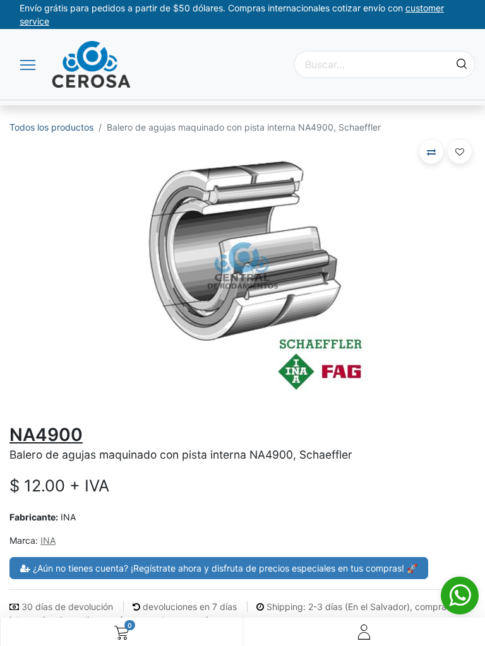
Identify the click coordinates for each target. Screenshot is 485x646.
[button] (431, 151)
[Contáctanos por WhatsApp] (460, 595)
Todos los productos (51, 127)
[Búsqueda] (462, 64)
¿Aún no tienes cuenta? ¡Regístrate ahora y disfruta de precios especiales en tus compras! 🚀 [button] (223, 568)
